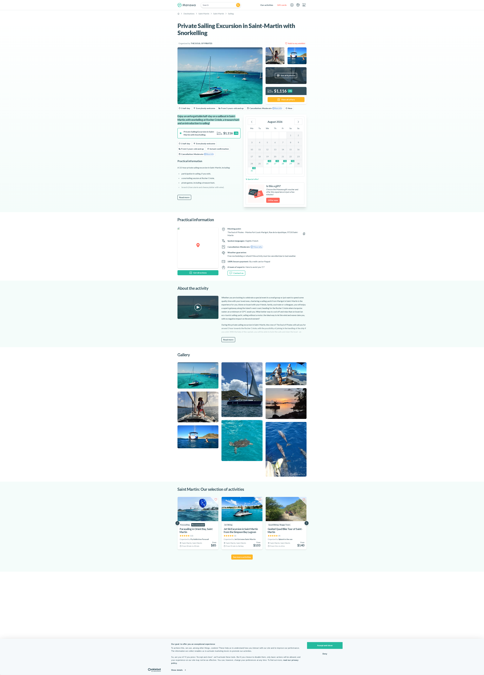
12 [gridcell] (267, 149)
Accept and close (324, 645)
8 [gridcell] (290, 142)
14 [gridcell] (283, 149)
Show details (177, 670)
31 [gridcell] (253, 169)
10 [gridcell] (252, 149)
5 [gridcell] (267, 142)
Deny (325, 654)
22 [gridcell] (290, 156)
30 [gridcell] (298, 163)
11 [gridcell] (259, 149)
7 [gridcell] (282, 142)
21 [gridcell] (283, 156)
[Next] (298, 122)
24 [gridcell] (252, 163)
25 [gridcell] (259, 163)
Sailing (231, 13)
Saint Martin (204, 13)
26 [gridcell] (268, 162)
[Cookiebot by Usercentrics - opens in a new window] (154, 670)
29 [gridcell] (291, 162)
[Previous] (252, 122)
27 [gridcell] (276, 162)
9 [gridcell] (298, 142)
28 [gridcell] (284, 162)
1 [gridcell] (290, 135)
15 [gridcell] (290, 149)
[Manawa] (186, 5)
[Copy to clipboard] (304, 233)
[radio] (208, 133)
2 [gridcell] (298, 135)
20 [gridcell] (275, 156)
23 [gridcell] (298, 156)
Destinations (189, 13)
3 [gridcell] (251, 142)
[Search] (238, 5)
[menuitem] (267, 5)
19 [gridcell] (267, 156)
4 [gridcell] (259, 142)
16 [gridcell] (298, 149)
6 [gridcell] (275, 142)
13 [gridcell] (275, 149)
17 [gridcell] (252, 156)
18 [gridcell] (259, 156)
